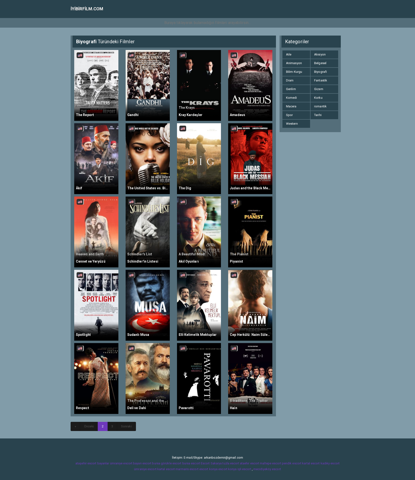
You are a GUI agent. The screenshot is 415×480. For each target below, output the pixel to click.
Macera (291, 106)
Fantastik (320, 80)
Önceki (89, 426)
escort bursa (151, 463)
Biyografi (320, 72)
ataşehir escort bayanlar (92, 463)
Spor (289, 115)
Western (292, 123)
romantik (320, 106)
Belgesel (320, 63)
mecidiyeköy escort (267, 469)
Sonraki (126, 426)
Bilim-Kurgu (294, 72)
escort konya (208, 469)
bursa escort (191, 463)
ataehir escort (249, 463)
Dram (289, 80)
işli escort (244, 469)
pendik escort (291, 463)
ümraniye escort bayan (126, 463)
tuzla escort (230, 463)
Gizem (318, 89)
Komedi (291, 97)
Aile (288, 54)
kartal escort (311, 463)
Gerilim (291, 89)
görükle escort (171, 463)
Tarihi (318, 115)
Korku (318, 97)
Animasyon (294, 63)
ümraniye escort (145, 469)
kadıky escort (330, 463)
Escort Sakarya (211, 463)
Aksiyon (320, 54)
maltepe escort (270, 463)
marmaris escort (187, 469)
